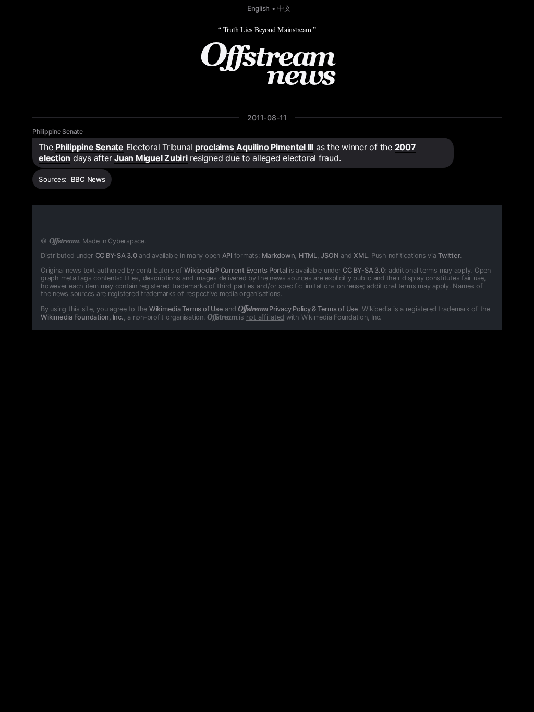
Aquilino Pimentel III (274, 147)
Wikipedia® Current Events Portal (235, 270)
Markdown (278, 256)
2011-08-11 (267, 117)
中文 (284, 8)
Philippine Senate (57, 132)
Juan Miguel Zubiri (151, 158)
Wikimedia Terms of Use (186, 309)
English (258, 8)
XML (360, 256)
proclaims (214, 147)
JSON (329, 256)
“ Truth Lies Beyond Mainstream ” (267, 29)
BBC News (88, 179)
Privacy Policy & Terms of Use (298, 309)
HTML (308, 256)
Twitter (449, 256)
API (227, 256)
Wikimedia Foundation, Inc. (82, 317)
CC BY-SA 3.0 (116, 256)
